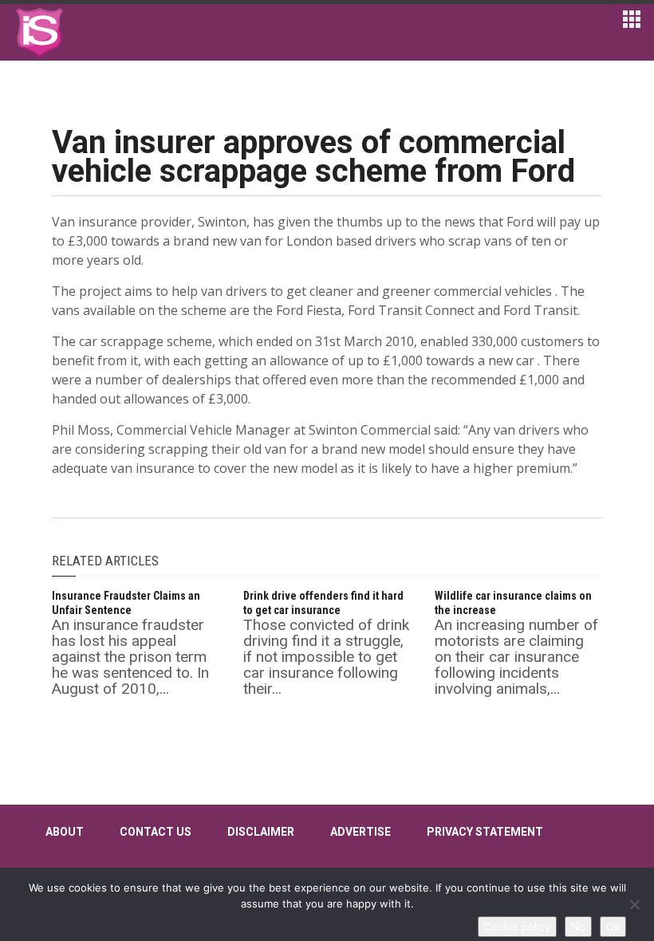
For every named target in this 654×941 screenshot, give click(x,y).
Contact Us (155, 831)
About (64, 831)
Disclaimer (260, 831)
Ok (613, 926)
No (578, 926)
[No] (634, 904)
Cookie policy (517, 926)
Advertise (360, 831)
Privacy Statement (485, 831)
